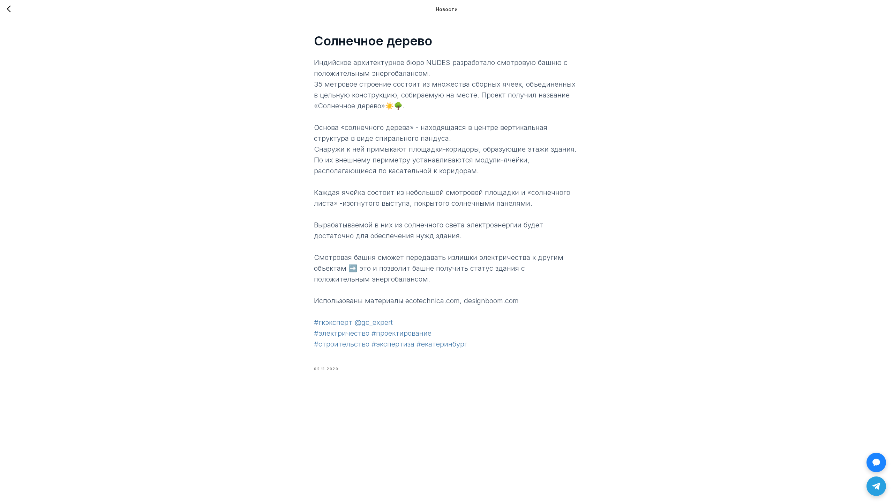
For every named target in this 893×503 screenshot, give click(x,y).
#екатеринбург (442, 344)
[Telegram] (876, 486)
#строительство (341, 344)
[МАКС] (876, 462)
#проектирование (402, 333)
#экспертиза (393, 344)
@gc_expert (373, 322)
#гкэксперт (333, 322)
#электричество (341, 333)
